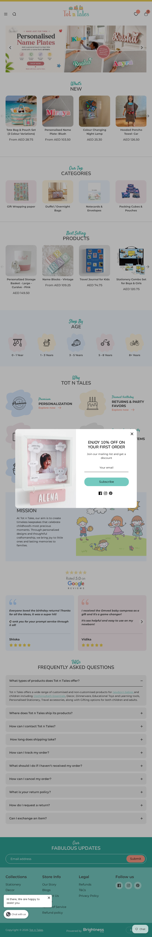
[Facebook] (100, 493)
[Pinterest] (110, 493)
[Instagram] (105, 493)
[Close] (132, 434)
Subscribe (106, 482)
